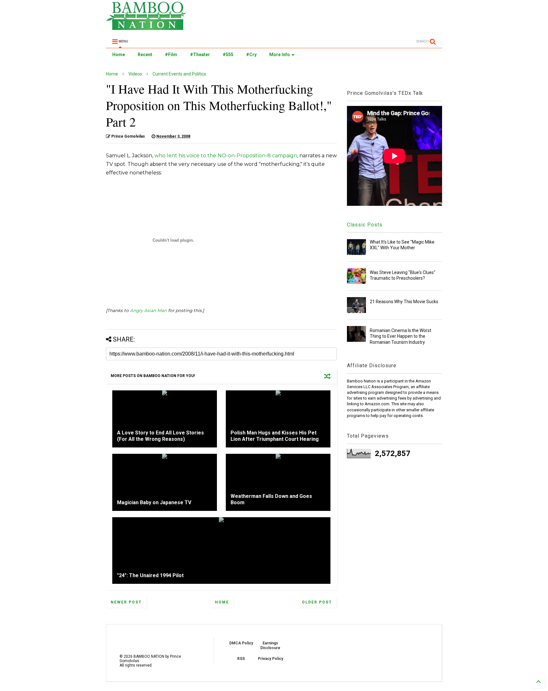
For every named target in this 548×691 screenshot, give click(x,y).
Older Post (317, 602)
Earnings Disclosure (270, 645)
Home (118, 54)
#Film (171, 54)
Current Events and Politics (179, 73)
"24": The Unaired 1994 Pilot (150, 575)
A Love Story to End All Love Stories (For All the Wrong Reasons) (160, 436)
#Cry (251, 54)
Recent (145, 54)
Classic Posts (364, 225)
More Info (279, 54)
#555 (228, 54)
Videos (135, 73)
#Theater (200, 54)
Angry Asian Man (148, 310)
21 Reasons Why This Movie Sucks (404, 301)
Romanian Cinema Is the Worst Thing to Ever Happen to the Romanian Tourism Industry (400, 336)
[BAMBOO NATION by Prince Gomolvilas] (146, 27)
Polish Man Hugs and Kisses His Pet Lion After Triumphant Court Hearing (275, 436)
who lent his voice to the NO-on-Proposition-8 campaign (225, 156)
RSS (241, 658)
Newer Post (126, 602)
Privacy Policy (270, 658)
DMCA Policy (241, 643)
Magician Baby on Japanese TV (154, 502)
